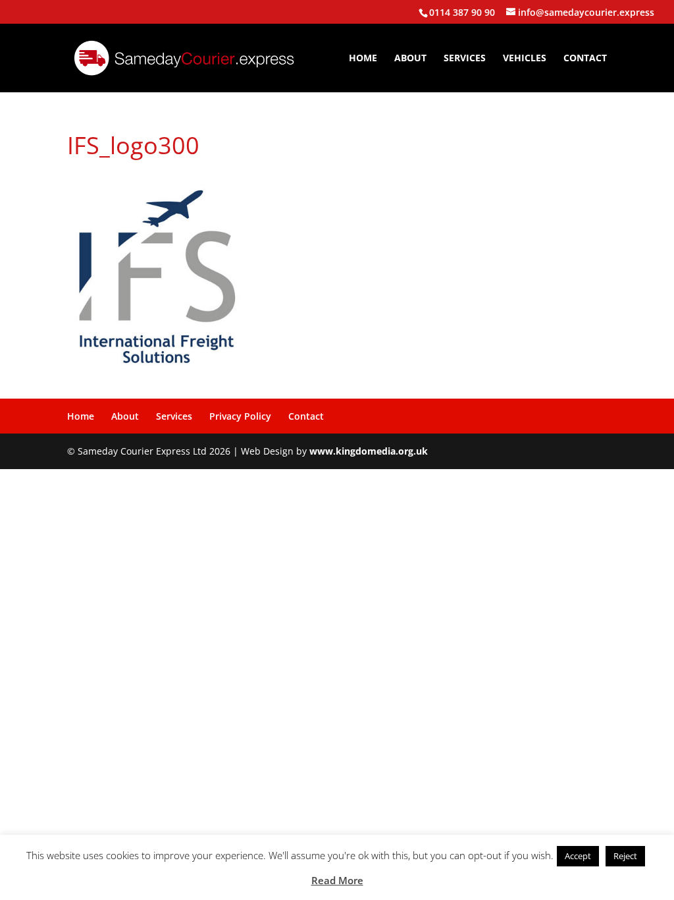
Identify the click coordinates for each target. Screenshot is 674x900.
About (410, 58)
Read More (337, 880)
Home (363, 58)
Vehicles (524, 58)
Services (465, 58)
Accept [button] (578, 856)
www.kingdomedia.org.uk (368, 451)
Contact (585, 58)
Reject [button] (625, 856)
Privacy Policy (240, 416)
